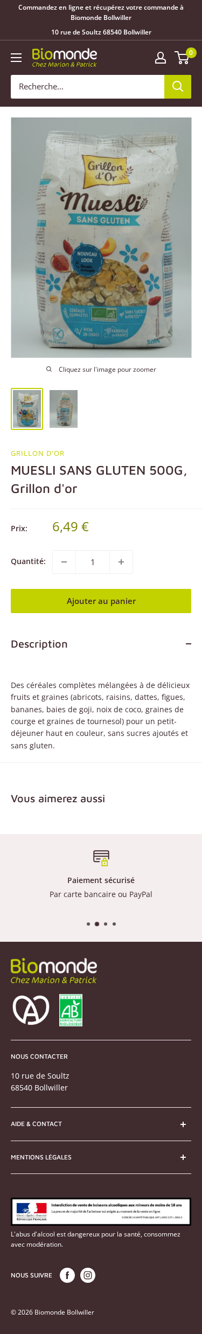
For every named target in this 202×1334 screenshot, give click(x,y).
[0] (182, 57)
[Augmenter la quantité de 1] (121, 562)
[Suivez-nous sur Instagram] (87, 1275)
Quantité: (28, 561)
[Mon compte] (160, 58)
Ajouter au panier (101, 600)
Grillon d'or (38, 453)
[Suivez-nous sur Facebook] (67, 1275)
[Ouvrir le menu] (16, 57)
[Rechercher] (177, 87)
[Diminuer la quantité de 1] (64, 562)
